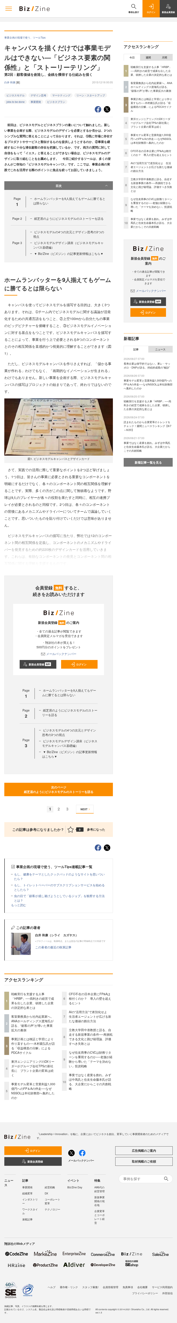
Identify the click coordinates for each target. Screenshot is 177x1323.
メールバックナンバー (61, 654)
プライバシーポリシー (145, 1293)
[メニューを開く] (8, 8)
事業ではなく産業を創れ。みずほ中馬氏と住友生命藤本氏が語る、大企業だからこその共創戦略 (90, 1082)
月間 (164, 57)
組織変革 (27, 1193)
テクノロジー (52, 1209)
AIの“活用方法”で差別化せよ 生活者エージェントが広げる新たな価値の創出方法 (90, 1016)
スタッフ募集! (90, 1287)
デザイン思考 (38, 95)
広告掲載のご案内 (144, 1150)
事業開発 (36, 102)
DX (46, 1193)
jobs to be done (15, 102)
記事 (136, 349)
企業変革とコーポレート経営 (99, 1216)
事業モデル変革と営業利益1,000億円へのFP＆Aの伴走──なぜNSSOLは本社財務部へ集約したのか (33, 1091)
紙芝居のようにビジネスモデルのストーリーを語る (69, 218)
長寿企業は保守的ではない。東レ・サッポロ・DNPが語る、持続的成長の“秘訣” (147, 365)
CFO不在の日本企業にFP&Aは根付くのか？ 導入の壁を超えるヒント (90, 998)
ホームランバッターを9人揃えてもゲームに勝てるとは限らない (69, 692)
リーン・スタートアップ (90, 95)
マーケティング (61, 95)
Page (17, 218)
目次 (59, 185)
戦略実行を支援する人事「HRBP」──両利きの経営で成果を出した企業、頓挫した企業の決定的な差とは (32, 1001)
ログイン (81, 664)
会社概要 (142, 1287)
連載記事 (27, 1219)
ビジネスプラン (56, 102)
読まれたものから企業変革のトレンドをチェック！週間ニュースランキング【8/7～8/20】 (147, 426)
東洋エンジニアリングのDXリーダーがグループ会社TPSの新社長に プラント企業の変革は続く (32, 1068)
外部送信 (167, 1293)
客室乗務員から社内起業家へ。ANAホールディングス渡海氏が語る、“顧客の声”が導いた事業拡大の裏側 (32, 1023)
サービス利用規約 (162, 1287)
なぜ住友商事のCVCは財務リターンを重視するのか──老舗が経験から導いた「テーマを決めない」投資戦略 (90, 1059)
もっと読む (18, 905)
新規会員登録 (39, 664)
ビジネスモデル (15, 95)
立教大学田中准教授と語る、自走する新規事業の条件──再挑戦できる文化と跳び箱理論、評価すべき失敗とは (90, 1037)
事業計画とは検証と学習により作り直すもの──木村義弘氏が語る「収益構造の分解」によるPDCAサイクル (33, 1046)
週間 (148, 57)
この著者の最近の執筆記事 (53, 947)
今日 (132, 57)
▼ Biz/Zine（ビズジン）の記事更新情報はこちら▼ (68, 253)
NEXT (84, 809)
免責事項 (128, 1287)
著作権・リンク (69, 1287)
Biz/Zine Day (74, 1187)
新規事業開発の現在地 (99, 1201)
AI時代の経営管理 (99, 1189)
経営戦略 (50, 1187)
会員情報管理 (110, 1287)
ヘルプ (51, 1287)
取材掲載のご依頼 (144, 1161)
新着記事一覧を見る (148, 462)
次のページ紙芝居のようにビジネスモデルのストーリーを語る (58, 789)
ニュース (160, 349)
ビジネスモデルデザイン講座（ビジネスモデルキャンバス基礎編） (69, 743)
